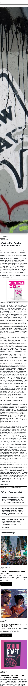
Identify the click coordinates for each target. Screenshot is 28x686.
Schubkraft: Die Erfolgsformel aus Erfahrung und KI (13, 676)
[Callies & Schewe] (0, 2)
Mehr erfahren (6, 584)
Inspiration (2, 238)
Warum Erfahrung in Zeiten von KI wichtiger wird (13, 625)
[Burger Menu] (26, 2)
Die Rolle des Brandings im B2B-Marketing (12, 572)
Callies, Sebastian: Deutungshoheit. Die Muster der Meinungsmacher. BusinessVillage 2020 (13, 486)
